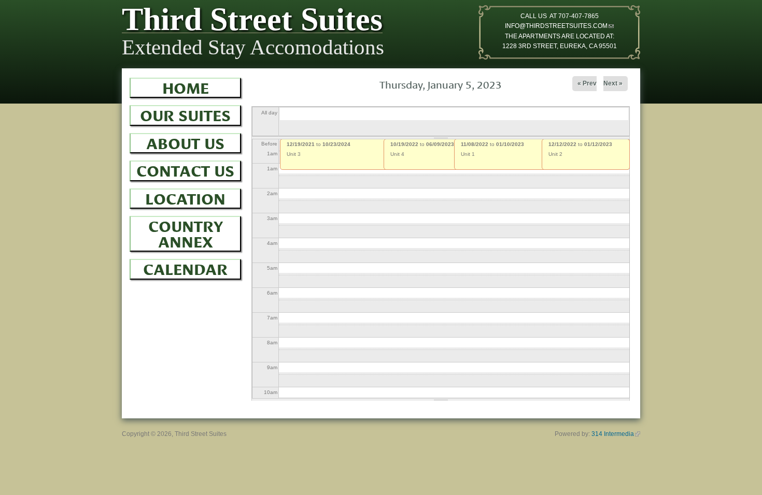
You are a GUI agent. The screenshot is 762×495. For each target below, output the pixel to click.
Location (185, 197)
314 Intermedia (615, 434)
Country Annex (185, 232)
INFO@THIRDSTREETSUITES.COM (559, 26)
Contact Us (185, 169)
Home (185, 86)
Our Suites (185, 114)
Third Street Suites (252, 21)
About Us (185, 142)
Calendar (185, 268)
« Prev (587, 83)
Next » (613, 83)
